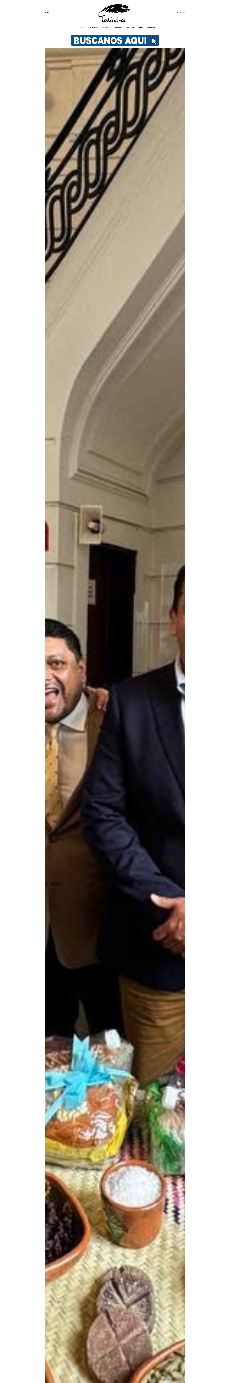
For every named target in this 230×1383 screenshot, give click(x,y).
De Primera (93, 28)
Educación (106, 28)
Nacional (118, 28)
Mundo (140, 28)
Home (82, 28)
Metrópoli (130, 28)
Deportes (151, 28)
